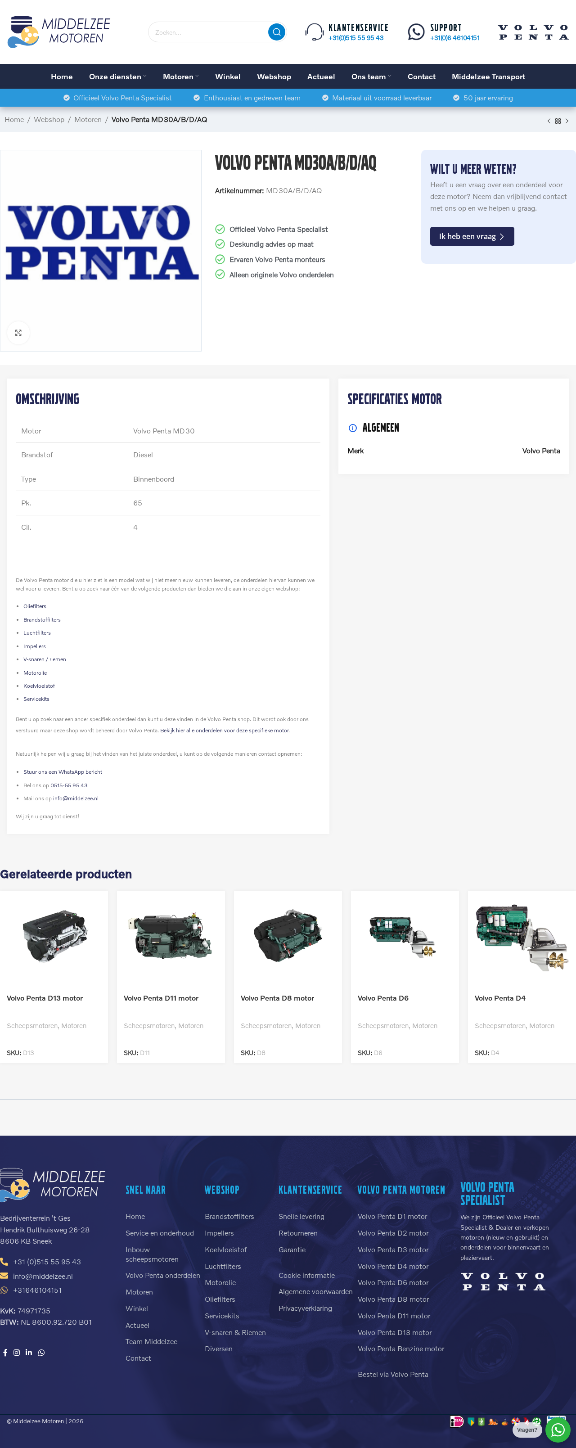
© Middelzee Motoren (35, 1421)
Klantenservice (310, 1189)
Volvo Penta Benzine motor (401, 1348)
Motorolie (35, 672)
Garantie (292, 1249)
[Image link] (503, 1280)
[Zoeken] (276, 32)
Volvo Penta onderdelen (163, 1275)
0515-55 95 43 (69, 785)
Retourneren (298, 1232)
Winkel (137, 1308)
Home (14, 119)
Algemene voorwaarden (316, 1291)
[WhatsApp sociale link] (41, 1352)
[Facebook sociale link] (5, 1352)
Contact (138, 1357)
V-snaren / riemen (44, 659)
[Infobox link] (347, 32)
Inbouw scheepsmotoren (152, 1254)
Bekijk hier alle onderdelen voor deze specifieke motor (224, 730)
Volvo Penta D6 (383, 997)
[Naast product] (567, 121)
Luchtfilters (37, 632)
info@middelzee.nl (76, 798)
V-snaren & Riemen (235, 1332)
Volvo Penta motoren (402, 1189)
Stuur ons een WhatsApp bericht (62, 771)
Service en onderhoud (160, 1232)
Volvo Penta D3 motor (393, 1249)
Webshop (49, 119)
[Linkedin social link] (29, 1352)
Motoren (88, 119)
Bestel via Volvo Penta (393, 1374)
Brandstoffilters (42, 619)
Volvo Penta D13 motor (45, 997)
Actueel (137, 1325)
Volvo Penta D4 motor (393, 1266)
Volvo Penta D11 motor (161, 997)
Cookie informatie (307, 1275)
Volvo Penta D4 (500, 997)
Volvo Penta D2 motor (393, 1232)
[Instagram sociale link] (16, 1352)
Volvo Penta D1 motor (392, 1216)
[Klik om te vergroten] (18, 332)
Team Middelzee (151, 1341)
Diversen (219, 1348)
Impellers (34, 646)
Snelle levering (301, 1216)
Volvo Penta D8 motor (277, 997)
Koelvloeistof (39, 685)
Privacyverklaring (305, 1308)
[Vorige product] (549, 121)
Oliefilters (34, 606)
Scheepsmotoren (32, 1025)
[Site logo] (59, 31)
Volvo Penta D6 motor (393, 1282)
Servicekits (36, 698)
